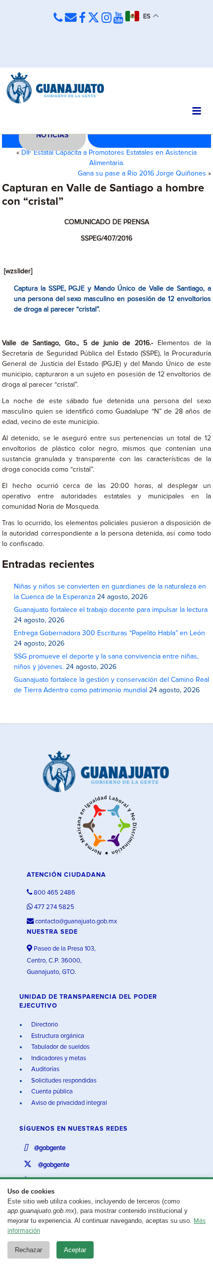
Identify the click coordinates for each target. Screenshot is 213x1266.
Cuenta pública (51, 1091)
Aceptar (75, 1250)
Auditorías (44, 1069)
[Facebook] (82, 18)
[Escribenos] (71, 18)
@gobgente (49, 1148)
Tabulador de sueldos (60, 1047)
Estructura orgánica (57, 1036)
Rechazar (28, 1250)
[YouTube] (118, 18)
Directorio (44, 1025)
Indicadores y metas (58, 1058)
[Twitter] (94, 18)
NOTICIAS (52, 135)
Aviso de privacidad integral (68, 1103)
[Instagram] (106, 18)
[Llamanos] (58, 18)
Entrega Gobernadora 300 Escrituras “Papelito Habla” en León (109, 633)
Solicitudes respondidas (63, 1081)
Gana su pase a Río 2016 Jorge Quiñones (142, 173)
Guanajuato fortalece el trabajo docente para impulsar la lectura (111, 609)
